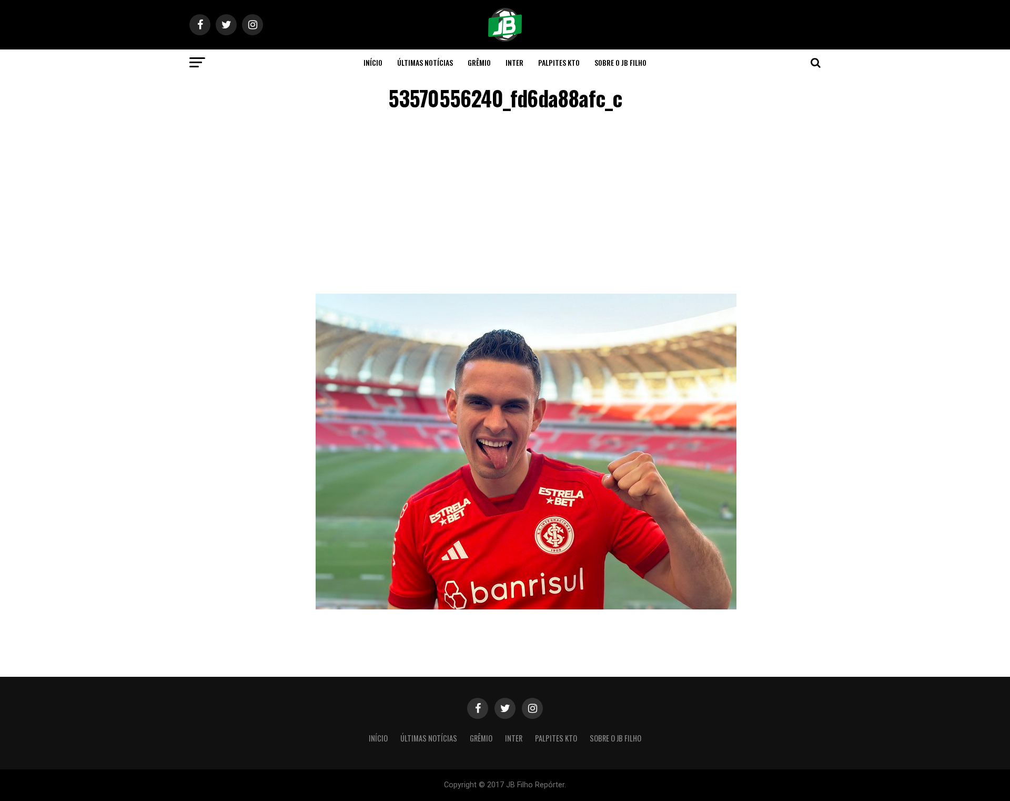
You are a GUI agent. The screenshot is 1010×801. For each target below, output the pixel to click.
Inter (514, 62)
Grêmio (479, 62)
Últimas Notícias (425, 62)
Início (372, 62)
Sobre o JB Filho (620, 62)
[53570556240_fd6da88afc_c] (526, 607)
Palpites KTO (559, 62)
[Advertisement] (505, 204)
